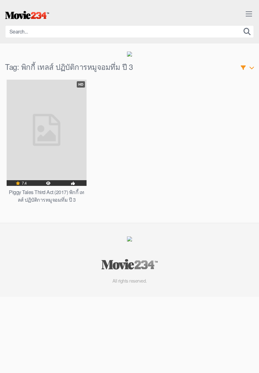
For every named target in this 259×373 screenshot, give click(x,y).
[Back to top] (242, 352)
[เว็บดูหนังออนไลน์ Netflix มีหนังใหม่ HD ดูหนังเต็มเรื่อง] (27, 15)
